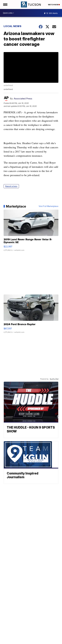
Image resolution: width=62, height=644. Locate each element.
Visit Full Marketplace (48, 206)
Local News (13, 26)
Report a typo (11, 186)
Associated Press (23, 98)
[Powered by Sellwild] (54, 379)
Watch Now (53, 5)
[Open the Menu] (5, 4)
